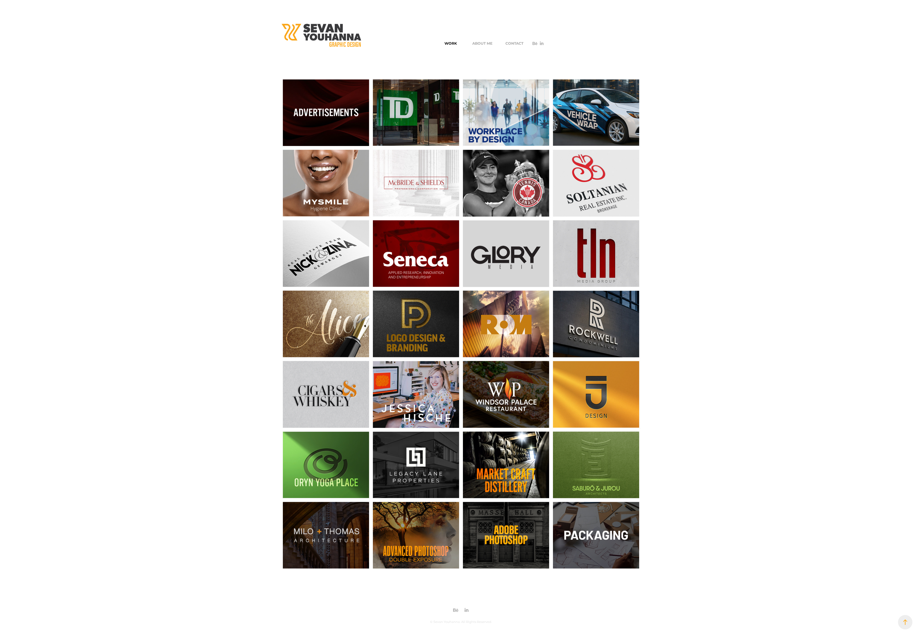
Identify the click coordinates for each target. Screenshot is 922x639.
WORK (450, 44)
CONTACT (514, 44)
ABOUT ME (482, 44)
